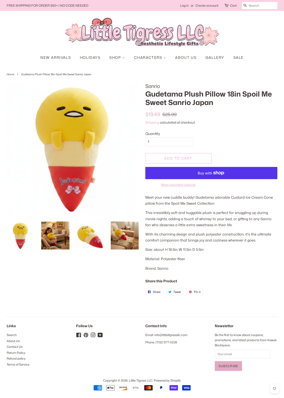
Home (10, 74)
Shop (115, 57)
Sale (238, 57)
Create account (206, 5)
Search (12, 335)
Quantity (152, 133)
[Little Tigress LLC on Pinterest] (85, 336)
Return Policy (16, 352)
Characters (148, 57)
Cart (233, 5)
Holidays (90, 57)
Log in (184, 5)
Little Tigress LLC (140, 380)
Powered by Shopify (167, 380)
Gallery (214, 57)
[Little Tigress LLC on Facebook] (78, 336)
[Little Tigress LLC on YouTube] (100, 336)
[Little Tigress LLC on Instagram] (93, 336)
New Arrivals (55, 57)
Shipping (152, 122)
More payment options (178, 184)
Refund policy (16, 358)
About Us (185, 57)
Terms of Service (18, 364)
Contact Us (15, 347)
